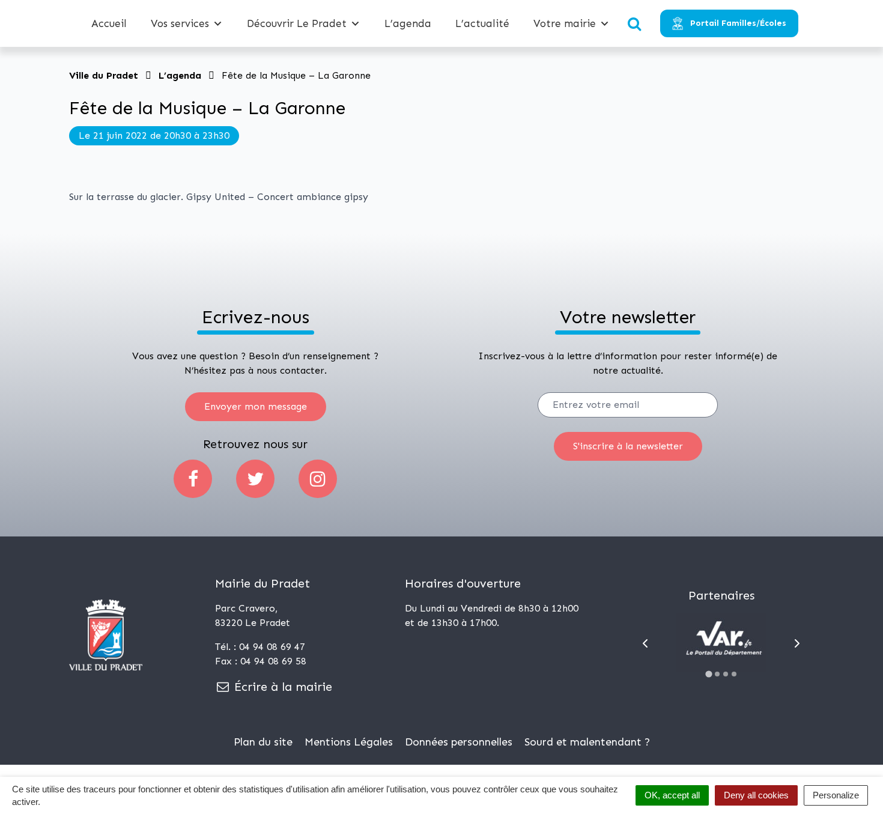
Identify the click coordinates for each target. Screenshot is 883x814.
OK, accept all (672, 795)
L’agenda (407, 23)
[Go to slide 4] (734, 674)
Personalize (836, 795)
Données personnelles (458, 742)
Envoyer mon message (255, 406)
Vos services (180, 23)
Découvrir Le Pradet (297, 23)
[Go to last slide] (645, 643)
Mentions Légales (349, 742)
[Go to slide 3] (725, 674)
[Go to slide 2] (717, 674)
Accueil (109, 23)
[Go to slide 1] (708, 673)
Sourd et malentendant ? (587, 742)
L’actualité (482, 23)
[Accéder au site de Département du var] (721, 642)
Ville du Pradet (103, 75)
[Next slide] (797, 643)
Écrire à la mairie (281, 686)
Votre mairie (564, 23)
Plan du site (263, 742)
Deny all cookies (756, 795)
